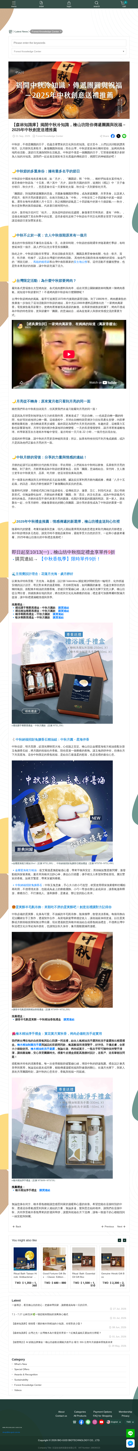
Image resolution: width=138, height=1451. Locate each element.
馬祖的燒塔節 (41, 261)
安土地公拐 (80, 261)
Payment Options (102, 1412)
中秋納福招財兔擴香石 (28, 885)
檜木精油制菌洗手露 (29, 1044)
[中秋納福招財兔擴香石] (62, 810)
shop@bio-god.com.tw (11, 1432)
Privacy (125, 1416)
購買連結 (63, 607)
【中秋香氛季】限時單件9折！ (70, 558)
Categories (80, 1412)
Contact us (61, 1416)
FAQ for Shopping (102, 1416)
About (61, 1412)
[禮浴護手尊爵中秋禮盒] (62, 672)
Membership (125, 1412)
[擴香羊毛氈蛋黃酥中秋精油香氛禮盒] (62, 969)
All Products (80, 1416)
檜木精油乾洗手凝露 (43, 1048)
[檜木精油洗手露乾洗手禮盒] (62, 1127)
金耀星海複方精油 (26, 870)
